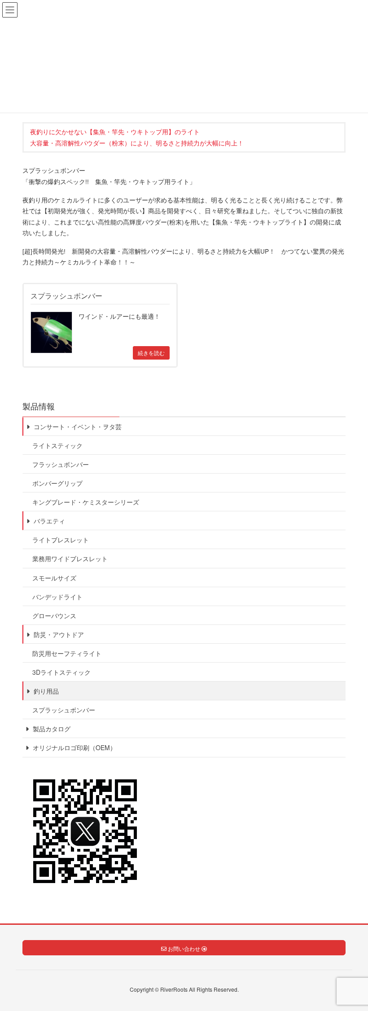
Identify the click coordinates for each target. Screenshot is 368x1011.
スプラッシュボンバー (63, 709)
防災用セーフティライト (66, 653)
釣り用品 (45, 690)
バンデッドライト (57, 596)
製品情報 (38, 406)
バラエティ (48, 520)
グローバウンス (54, 615)
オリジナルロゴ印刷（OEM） (73, 747)
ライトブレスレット (60, 539)
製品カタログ (50, 728)
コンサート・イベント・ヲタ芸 (77, 426)
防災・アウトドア (58, 634)
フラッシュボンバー (60, 464)
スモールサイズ (54, 577)
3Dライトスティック (61, 672)
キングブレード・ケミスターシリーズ (85, 501)
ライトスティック (57, 445)
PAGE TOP (350, 971)
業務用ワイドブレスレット (70, 558)
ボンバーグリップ (57, 483)
